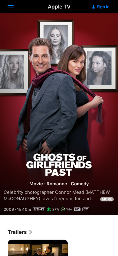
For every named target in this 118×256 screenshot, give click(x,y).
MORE (107, 199)
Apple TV (59, 7)
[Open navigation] (14, 6)
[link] (20, 232)
